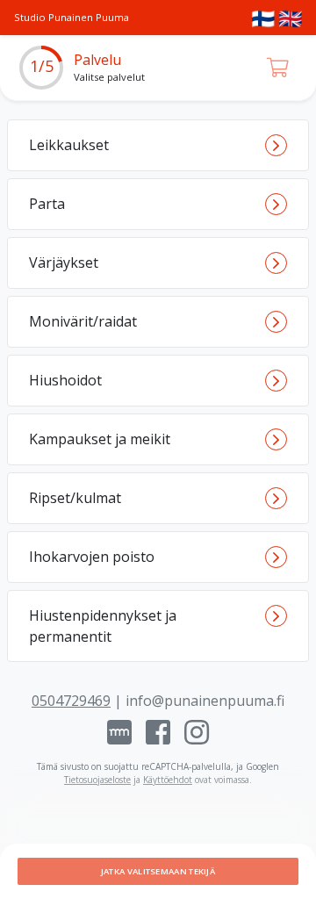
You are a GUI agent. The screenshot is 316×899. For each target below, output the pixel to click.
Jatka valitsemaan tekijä (158, 871)
